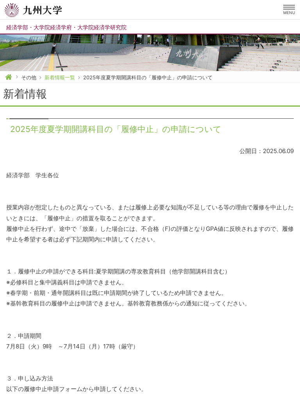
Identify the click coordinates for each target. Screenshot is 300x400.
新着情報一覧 (60, 77)
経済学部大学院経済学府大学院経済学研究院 (66, 27)
